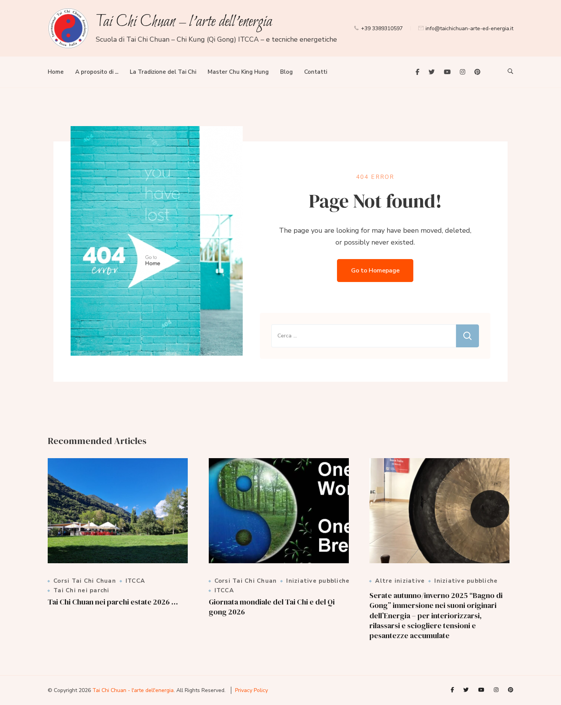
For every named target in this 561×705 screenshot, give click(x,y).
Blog (286, 72)
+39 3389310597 (382, 28)
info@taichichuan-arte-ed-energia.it (469, 28)
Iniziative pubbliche (318, 581)
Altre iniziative (400, 581)
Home (56, 72)
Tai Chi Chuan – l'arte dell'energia (184, 22)
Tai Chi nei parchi (81, 590)
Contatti (315, 72)
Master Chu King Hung (238, 72)
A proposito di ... (96, 72)
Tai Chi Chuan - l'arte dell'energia (133, 690)
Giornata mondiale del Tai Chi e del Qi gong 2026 (272, 606)
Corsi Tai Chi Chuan (84, 581)
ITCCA (135, 581)
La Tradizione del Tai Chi (163, 72)
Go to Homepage (375, 270)
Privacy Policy (251, 690)
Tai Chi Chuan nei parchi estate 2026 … (113, 601)
